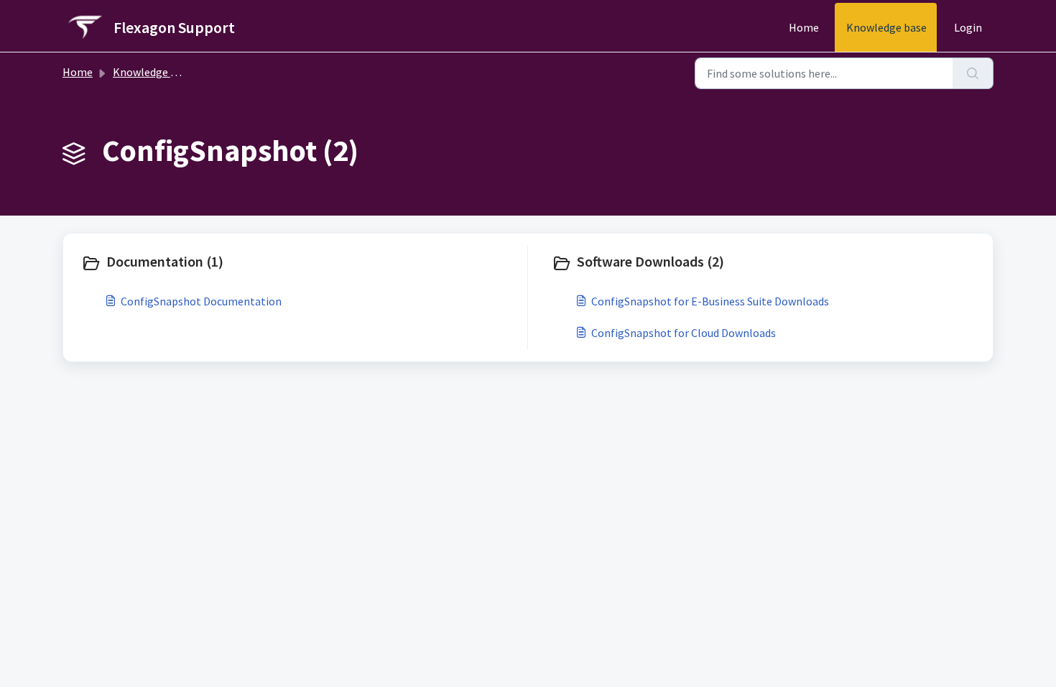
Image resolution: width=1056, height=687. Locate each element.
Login (968, 27)
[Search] (973, 73)
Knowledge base (886, 27)
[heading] (301, 263)
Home (804, 27)
